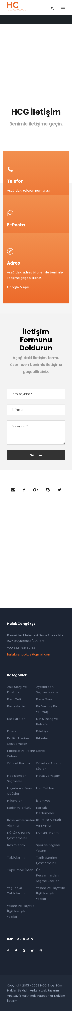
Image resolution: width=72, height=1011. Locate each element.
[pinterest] (16, 950)
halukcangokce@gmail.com (29, 654)
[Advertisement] (36, 53)
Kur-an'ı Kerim (47, 832)
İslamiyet (43, 800)
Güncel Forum (18, 763)
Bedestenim (16, 706)
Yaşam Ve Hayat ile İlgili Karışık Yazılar (50, 893)
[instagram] (41, 950)
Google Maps (18, 287)
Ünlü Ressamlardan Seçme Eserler (47, 875)
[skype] (48, 489)
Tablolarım (16, 857)
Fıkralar (42, 738)
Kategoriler (45, 996)
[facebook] (24, 489)
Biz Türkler (16, 719)
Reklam (59, 996)
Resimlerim (16, 845)
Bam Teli (14, 699)
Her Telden (45, 788)
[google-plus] (35, 489)
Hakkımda (29, 996)
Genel (40, 751)
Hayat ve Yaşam (48, 776)
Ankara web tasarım (44, 990)
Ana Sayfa (14, 996)
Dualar (12, 731)
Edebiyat (43, 731)
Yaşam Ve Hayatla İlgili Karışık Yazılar (20, 911)
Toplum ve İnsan (20, 870)
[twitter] (59, 489)
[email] (13, 489)
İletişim (12, 1001)
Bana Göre (44, 699)
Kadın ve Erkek (19, 808)
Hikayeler (14, 800)
